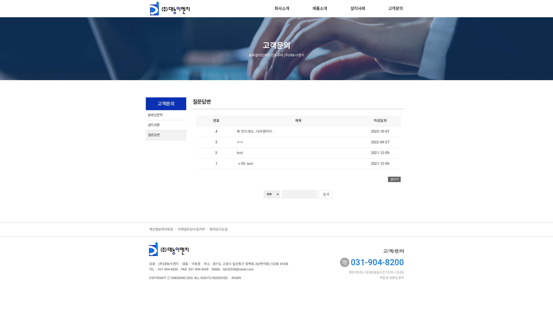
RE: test (247, 164)
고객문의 (395, 8)
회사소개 (282, 8)
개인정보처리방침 (161, 229)
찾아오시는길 (219, 229)
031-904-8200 (377, 262)
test (240, 153)
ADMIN (236, 278)
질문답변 (154, 135)
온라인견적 (155, 115)
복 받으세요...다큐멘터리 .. (255, 131)
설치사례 (357, 8)
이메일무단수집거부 (191, 229)
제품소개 (319, 8)
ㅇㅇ (240, 142)
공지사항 (154, 125)
